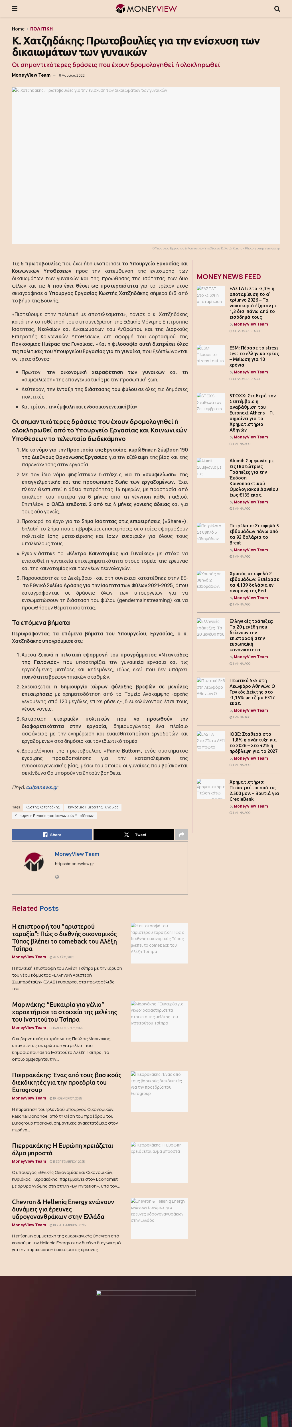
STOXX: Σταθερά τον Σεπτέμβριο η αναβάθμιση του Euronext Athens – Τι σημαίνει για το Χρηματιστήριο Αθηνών (253, 412)
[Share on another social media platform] (181, 834)
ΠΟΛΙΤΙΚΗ (41, 28)
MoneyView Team (31, 75)
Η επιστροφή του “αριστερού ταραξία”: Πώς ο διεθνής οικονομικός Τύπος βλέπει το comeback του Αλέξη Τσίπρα (64, 937)
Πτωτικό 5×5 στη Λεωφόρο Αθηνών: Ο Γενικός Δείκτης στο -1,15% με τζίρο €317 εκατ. (252, 692)
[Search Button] (277, 8)
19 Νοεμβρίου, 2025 (67, 1098)
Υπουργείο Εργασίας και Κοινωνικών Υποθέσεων (54, 816)
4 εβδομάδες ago (246, 331)
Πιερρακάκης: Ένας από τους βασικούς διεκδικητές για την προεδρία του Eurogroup (66, 1082)
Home (18, 28)
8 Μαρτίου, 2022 (72, 75)
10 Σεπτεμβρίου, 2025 (69, 1225)
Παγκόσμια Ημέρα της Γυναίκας (92, 807)
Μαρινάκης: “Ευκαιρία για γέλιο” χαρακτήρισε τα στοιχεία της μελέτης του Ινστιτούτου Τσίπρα (64, 1012)
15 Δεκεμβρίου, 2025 (67, 1028)
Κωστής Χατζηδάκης (43, 807)
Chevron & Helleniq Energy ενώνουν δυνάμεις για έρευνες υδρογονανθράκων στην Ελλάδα (63, 1209)
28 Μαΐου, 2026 (63, 957)
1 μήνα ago (241, 444)
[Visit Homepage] (146, 8)
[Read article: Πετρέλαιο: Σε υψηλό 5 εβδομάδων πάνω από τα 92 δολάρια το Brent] (211, 533)
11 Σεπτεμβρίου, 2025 (68, 1162)
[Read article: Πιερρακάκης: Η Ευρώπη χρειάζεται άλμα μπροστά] (159, 1162)
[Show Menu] (14, 8)
